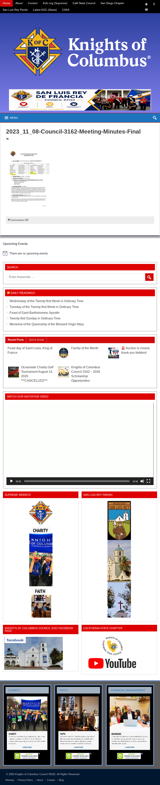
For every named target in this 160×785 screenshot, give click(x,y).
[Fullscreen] (148, 481)
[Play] (11, 481)
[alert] (80, 253)
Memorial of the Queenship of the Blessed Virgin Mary (47, 324)
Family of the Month (84, 348)
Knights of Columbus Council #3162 (35, 774)
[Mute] (142, 481)
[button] (80, 444)
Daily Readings (23, 292)
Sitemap (9, 780)
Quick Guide (36, 339)
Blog (61, 780)
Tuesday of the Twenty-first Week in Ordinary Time (44, 307)
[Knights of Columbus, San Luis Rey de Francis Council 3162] (40, 559)
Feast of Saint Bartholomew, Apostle (35, 312)
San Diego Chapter (112, 3)
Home (6, 3)
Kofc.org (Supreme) (55, 3)
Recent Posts (16, 339)
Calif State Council (84, 3)
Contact (32, 3)
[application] (79, 444)
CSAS (65, 9)
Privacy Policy (25, 780)
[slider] (76, 481)
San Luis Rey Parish (15, 9)
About (19, 3)
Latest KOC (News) (45, 9)
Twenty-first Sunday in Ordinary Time (35, 318)
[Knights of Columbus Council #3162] (80, 16)
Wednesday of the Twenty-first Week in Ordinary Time (47, 301)
